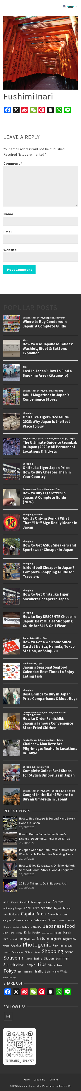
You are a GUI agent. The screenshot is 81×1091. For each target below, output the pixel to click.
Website (10, 249)
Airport (14, 902)
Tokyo (9, 970)
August (57, 908)
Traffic (38, 971)
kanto (19, 932)
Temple (30, 965)
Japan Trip (39, 1079)
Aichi (6, 902)
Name (8, 214)
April (27, 908)
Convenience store (22, 920)
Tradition (28, 971)
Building (14, 914)
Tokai (60, 965)
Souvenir (13, 957)
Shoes (37, 952)
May (5, 938)
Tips (42, 964)
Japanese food (59, 926)
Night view (69, 939)
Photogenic (37, 944)
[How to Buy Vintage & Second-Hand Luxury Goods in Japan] (10, 823)
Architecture (42, 908)
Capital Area (33, 913)
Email (8, 232)
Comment (12, 163)
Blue (5, 914)
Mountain (13, 939)
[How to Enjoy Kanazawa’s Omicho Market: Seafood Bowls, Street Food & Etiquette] (10, 870)
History (7, 926)
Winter (64, 971)
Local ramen (47, 933)
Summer (62, 958)
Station (49, 958)
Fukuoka (62, 920)
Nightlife (56, 939)
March (67, 932)
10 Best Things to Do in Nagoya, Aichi (43, 883)
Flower (52, 920)
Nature (43, 938)
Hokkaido (16, 927)
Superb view (13, 964)
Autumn (67, 908)
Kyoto (36, 932)
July (5, 932)
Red (61, 946)
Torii (20, 971)
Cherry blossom (57, 914)
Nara (33, 939)
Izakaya (25, 927)
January (36, 926)
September (17, 952)
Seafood (6, 952)
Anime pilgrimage (12, 908)
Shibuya (29, 952)
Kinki (27, 932)
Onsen (6, 945)
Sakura (68, 945)
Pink (55, 945)
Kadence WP (64, 1086)
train (48, 971)
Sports (28, 958)
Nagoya (25, 939)
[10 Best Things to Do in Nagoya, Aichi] (10, 885)
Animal (47, 902)
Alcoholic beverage (31, 902)
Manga (57, 932)
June (11, 933)
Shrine (69, 952)
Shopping (52, 951)
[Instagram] (8, 1016)
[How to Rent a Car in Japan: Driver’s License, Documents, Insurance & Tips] (10, 838)
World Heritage (9, 978)
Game (71, 920)
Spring (38, 958)
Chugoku (7, 920)
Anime (57, 901)
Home (26, 1079)
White (55, 971)
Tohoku (51, 965)
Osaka (16, 945)
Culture (54, 1079)
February (40, 920)
